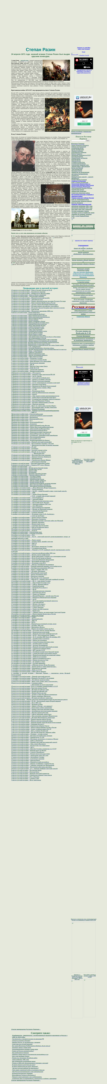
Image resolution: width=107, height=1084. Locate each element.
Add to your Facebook (84, 49)
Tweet (83, 52)
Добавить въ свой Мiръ (83, 47)
